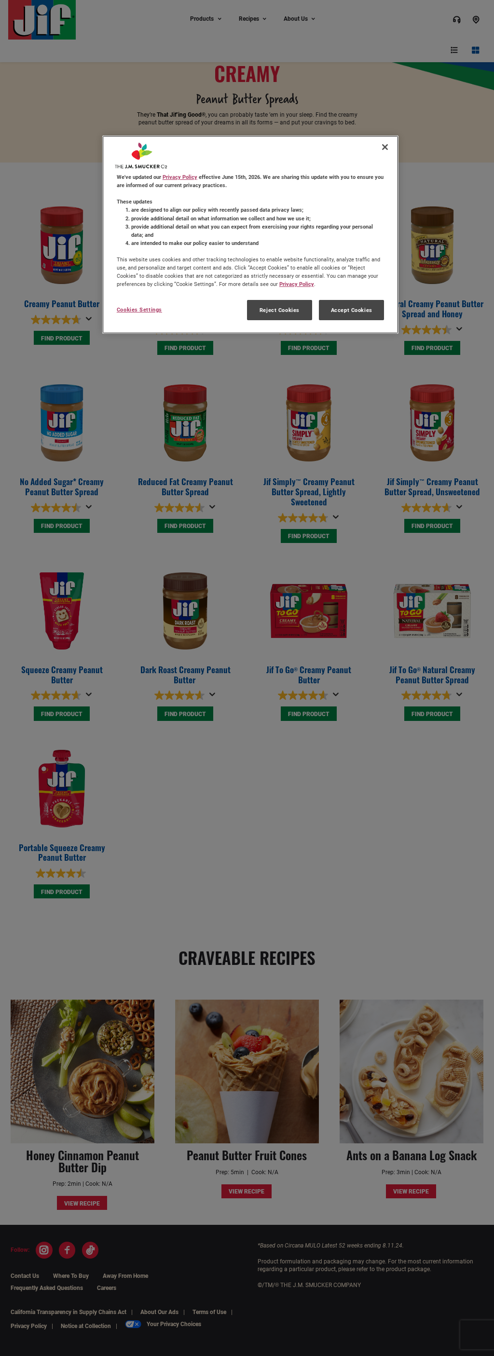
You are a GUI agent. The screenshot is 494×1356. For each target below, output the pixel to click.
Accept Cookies (351, 309)
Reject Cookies (280, 309)
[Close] (385, 147)
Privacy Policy (180, 176)
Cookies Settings (139, 309)
